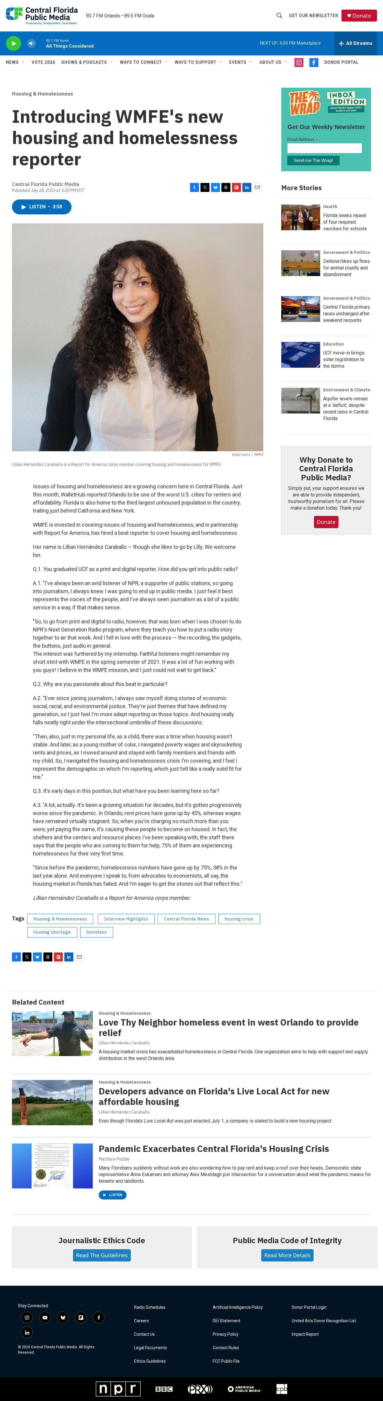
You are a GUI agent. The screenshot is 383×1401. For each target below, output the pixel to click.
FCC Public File (226, 1361)
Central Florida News (186, 919)
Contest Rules (226, 1348)
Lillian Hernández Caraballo (124, 1043)
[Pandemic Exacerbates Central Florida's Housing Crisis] (52, 1165)
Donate (361, 16)
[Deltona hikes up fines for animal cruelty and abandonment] (300, 263)
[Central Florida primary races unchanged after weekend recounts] (300, 309)
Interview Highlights (126, 919)
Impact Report (305, 1334)
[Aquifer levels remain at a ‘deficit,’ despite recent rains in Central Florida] (300, 401)
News (12, 62)
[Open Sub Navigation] (23, 62)
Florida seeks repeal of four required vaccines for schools (345, 222)
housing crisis (239, 919)
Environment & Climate (346, 390)
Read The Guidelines (102, 1255)
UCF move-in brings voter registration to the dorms (343, 359)
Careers (141, 1321)
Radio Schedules (149, 1307)
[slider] (41, 43)
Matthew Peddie (114, 1159)
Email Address (302, 139)
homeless (96, 932)
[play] (13, 43)
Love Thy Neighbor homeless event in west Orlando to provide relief (229, 1027)
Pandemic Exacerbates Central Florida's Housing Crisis (214, 1148)
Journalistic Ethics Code (101, 1240)
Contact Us (144, 1334)
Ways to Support (195, 62)
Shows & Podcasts (84, 62)
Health (330, 206)
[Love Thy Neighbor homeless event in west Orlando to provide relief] (52, 1033)
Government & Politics (346, 252)
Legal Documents (150, 1348)
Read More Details (287, 1255)
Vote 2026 (43, 62)
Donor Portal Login (309, 1307)
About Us (270, 62)
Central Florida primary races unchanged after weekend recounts (346, 313)
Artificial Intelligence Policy (238, 1307)
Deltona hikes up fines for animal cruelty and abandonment (346, 267)
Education (333, 344)
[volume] (31, 43)
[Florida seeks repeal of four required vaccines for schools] (300, 217)
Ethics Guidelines (150, 1361)
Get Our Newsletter (313, 15)
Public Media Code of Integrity (287, 1240)
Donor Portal (341, 62)
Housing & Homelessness (42, 93)
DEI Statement (226, 1321)
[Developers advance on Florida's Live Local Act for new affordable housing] (52, 1102)
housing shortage (52, 932)
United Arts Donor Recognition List (324, 1321)
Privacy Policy (225, 1334)
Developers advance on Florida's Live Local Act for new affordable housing (214, 1096)
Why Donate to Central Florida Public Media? (326, 469)
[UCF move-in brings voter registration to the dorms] (300, 355)
